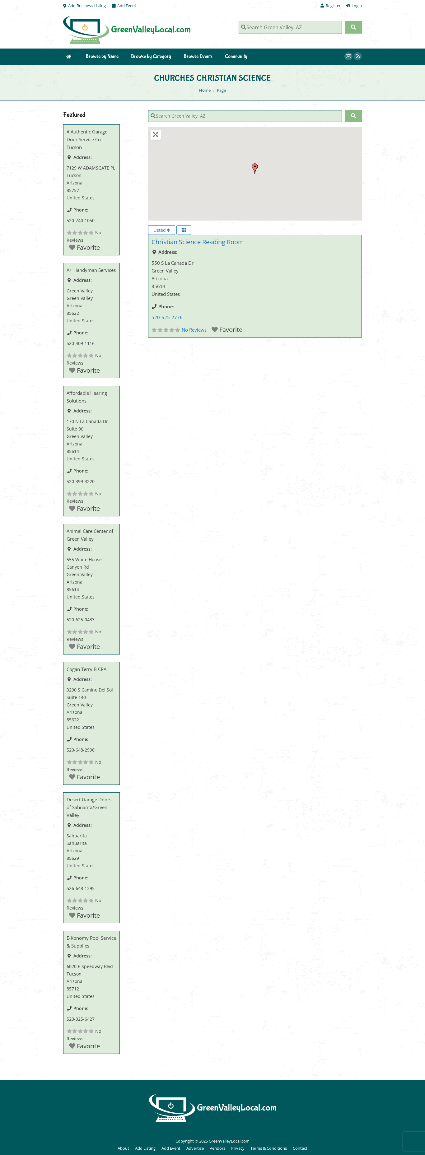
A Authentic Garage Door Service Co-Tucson (87, 139)
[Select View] (183, 230)
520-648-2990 (81, 750)
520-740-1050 (81, 220)
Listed (160, 230)
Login (357, 5)
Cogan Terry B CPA (86, 669)
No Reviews (194, 330)
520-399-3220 (81, 481)
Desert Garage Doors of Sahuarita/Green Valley (89, 807)
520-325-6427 (81, 1019)
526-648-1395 (81, 888)
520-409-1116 (81, 343)
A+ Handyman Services (91, 270)
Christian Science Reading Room (198, 242)
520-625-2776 (167, 317)
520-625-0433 (81, 619)
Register (333, 5)
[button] (255, 168)
